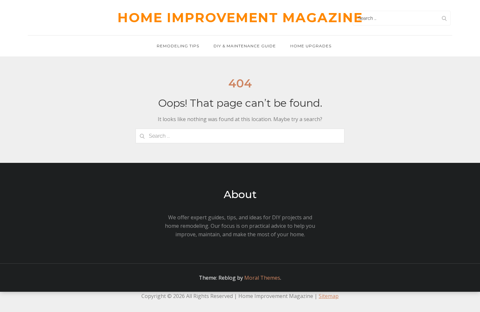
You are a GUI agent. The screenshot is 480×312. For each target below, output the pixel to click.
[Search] (444, 18)
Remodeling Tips (178, 45)
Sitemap (329, 296)
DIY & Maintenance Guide (245, 45)
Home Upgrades (310, 45)
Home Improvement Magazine (240, 17)
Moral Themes (262, 277)
